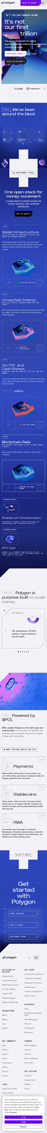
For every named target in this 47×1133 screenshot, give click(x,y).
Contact (27, 1054)
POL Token (28, 1063)
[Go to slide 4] (24, 651)
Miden (4, 1015)
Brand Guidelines (31, 1058)
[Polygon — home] (10, 3)
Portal (26, 1089)
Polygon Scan (29, 1080)
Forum (4, 1058)
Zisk (3, 1024)
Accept (23, 1117)
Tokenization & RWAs (32, 978)
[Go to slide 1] (18, 651)
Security (5, 1071)
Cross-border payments (33, 974)
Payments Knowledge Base (33, 1014)
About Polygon (30, 1045)
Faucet (5, 1076)
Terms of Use (7, 1093)
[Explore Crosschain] (40, 348)
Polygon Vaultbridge (10, 1002)
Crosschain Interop (9, 981)
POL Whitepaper (31, 1020)
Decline (23, 1122)
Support (5, 1054)
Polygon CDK (7, 994)
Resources (28, 1032)
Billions (4, 1020)
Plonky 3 (27, 1024)
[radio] (29, 957)
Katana (5, 1028)
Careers (27, 1050)
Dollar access (29, 996)
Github (4, 1067)
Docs (4, 1045)
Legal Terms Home (9, 1089)
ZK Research (29, 1028)
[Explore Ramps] (40, 425)
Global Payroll (29, 987)
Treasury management (33, 991)
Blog (26, 1009)
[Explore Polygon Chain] (40, 488)
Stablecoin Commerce (33, 983)
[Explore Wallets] (40, 283)
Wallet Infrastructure (10, 985)
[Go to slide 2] (20, 651)
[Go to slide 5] (26, 651)
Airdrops (27, 1076)
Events (4, 1050)
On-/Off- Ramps (8, 989)
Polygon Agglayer (9, 998)
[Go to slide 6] (28, 651)
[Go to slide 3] (22, 651)
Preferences (23, 1127)
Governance (7, 1063)
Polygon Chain (7, 976)
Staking (27, 1084)
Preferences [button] (13, 1112)
